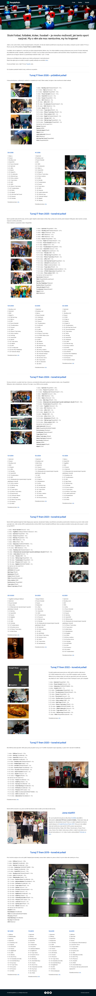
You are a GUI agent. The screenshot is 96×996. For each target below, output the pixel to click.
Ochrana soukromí (85, 992)
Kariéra (80, 2)
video (46, 60)
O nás (73, 2)
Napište (29, 64)
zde (18, 202)
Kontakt (87, 2)
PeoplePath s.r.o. (14, 992)
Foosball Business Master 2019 (66, 824)
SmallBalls (73, 818)
